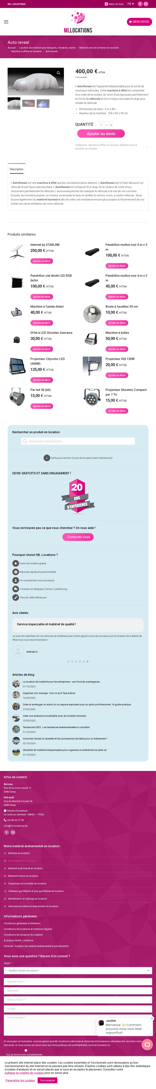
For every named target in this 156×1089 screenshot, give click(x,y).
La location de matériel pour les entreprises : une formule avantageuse (61, 681)
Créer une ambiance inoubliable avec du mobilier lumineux (54, 715)
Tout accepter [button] (47, 1080)
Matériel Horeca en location (23, 875)
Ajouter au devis (101, 133)
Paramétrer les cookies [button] (20, 1080)
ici (108, 1045)
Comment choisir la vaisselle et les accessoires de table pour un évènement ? (65, 738)
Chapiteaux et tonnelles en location (27, 883)
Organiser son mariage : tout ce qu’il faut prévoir (49, 693)
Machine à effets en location (104, 145)
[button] (58, 73)
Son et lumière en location (22, 860)
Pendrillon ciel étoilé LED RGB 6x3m (51, 278)
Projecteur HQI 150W (120, 359)
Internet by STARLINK (45, 245)
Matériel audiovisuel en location (25, 868)
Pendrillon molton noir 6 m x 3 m (126, 278)
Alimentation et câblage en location (27, 898)
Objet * (7, 963)
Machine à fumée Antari (47, 306)
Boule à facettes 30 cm (122, 306)
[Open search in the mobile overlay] (78, 441)
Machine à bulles (117, 333)
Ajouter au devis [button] (41, 261)
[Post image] (16, 684)
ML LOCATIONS (16, 4)
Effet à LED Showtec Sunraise (51, 333)
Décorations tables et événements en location (33, 906)
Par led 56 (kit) (40, 390)
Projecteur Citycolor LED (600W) (47, 361)
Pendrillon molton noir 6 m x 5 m (126, 247)
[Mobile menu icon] (6, 22)
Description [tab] (16, 169)
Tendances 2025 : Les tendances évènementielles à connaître (56, 727)
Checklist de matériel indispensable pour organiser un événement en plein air (65, 750)
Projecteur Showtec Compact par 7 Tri (126, 392)
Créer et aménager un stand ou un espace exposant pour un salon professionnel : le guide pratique (77, 704)
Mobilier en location (19, 853)
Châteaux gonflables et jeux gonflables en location (36, 891)
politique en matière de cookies (24, 1073)
